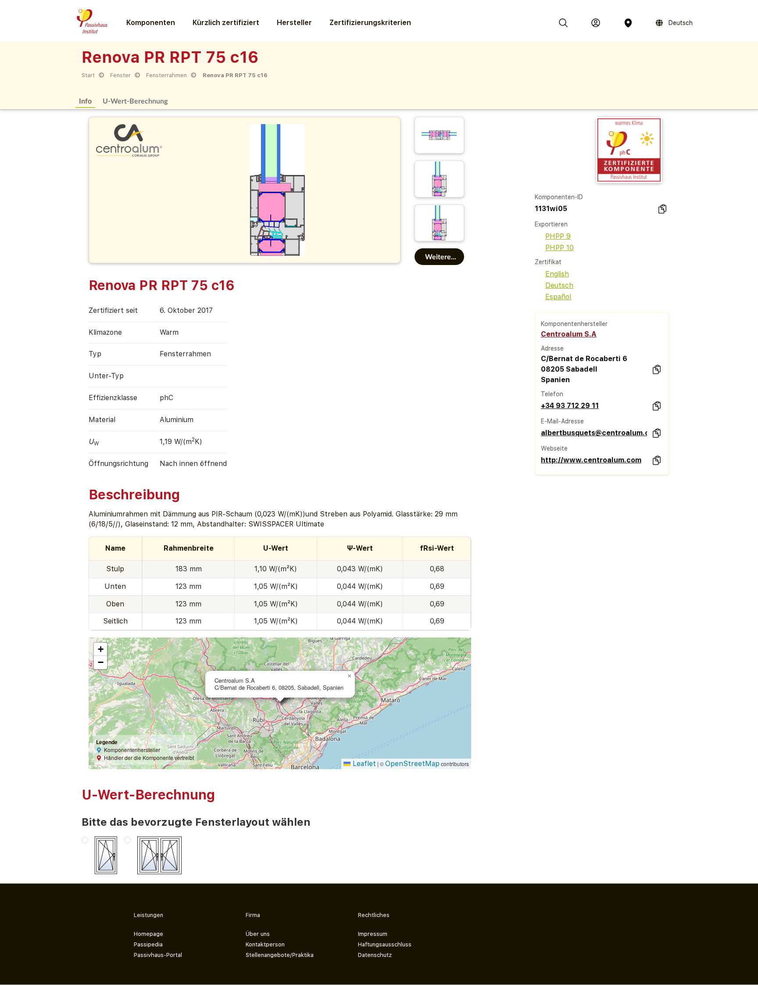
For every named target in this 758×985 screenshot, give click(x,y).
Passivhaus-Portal (158, 955)
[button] (349, 676)
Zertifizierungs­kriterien (370, 22)
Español (558, 297)
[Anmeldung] (595, 23)
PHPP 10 (559, 248)
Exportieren (551, 224)
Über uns (258, 934)
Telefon (552, 394)
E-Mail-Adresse (562, 421)
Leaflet (363, 763)
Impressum (372, 934)
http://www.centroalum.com (591, 460)
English (557, 274)
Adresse (552, 348)
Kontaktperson (265, 944)
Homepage (148, 934)
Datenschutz (375, 955)
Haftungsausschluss (384, 944)
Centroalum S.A (569, 334)
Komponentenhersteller (574, 323)
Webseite (554, 448)
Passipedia (148, 944)
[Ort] (628, 23)
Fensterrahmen (166, 75)
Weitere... (440, 256)
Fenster (120, 75)
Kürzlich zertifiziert (226, 22)
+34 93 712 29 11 (570, 405)
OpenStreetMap (412, 763)
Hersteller (294, 22)
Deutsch (559, 285)
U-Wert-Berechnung (135, 101)
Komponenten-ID (559, 197)
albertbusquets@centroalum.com (594, 433)
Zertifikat (548, 261)
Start (88, 75)
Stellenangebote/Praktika (280, 955)
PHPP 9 (558, 236)
